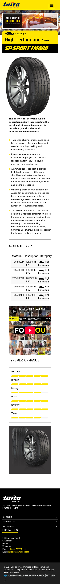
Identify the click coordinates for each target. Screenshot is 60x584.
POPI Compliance (12, 572)
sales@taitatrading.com (18, 552)
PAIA (17, 570)
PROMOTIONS (9, 526)
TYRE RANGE (9, 522)
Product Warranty (46, 570)
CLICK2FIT (7, 517)
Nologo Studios (41, 567)
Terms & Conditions (28, 570)
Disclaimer (8, 570)
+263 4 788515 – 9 (17, 549)
